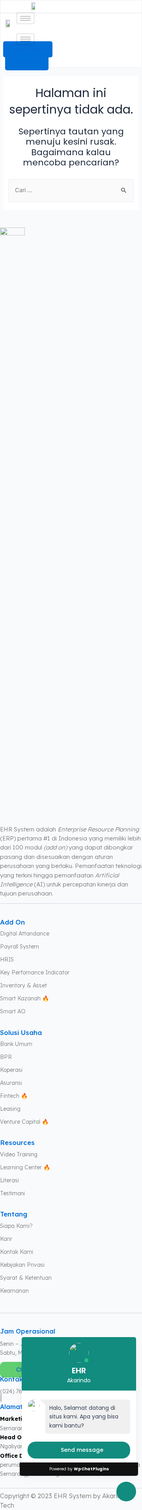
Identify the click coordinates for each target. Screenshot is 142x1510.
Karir (6, 1238)
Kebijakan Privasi (22, 1264)
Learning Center (21, 1167)
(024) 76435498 (20, 1391)
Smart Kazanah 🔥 (24, 998)
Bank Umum (16, 1044)
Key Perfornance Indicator (34, 972)
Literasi (9, 1180)
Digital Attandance (24, 933)
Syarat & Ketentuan (26, 1277)
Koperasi (11, 1069)
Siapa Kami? (16, 1225)
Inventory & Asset (23, 985)
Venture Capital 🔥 (24, 1121)
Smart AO (13, 1011)
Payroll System (19, 946)
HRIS (7, 959)
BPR (6, 1056)
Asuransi (11, 1082)
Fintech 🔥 (14, 1095)
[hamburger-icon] (25, 18)
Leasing (10, 1108)
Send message (82, 1450)
